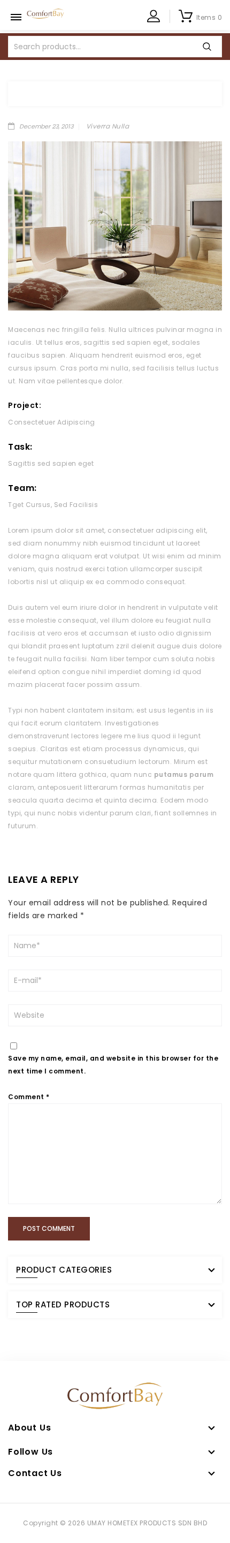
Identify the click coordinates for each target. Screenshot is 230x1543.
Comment (29, 1096)
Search (207, 46)
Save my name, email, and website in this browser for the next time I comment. (113, 1065)
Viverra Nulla (107, 126)
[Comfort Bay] (45, 13)
